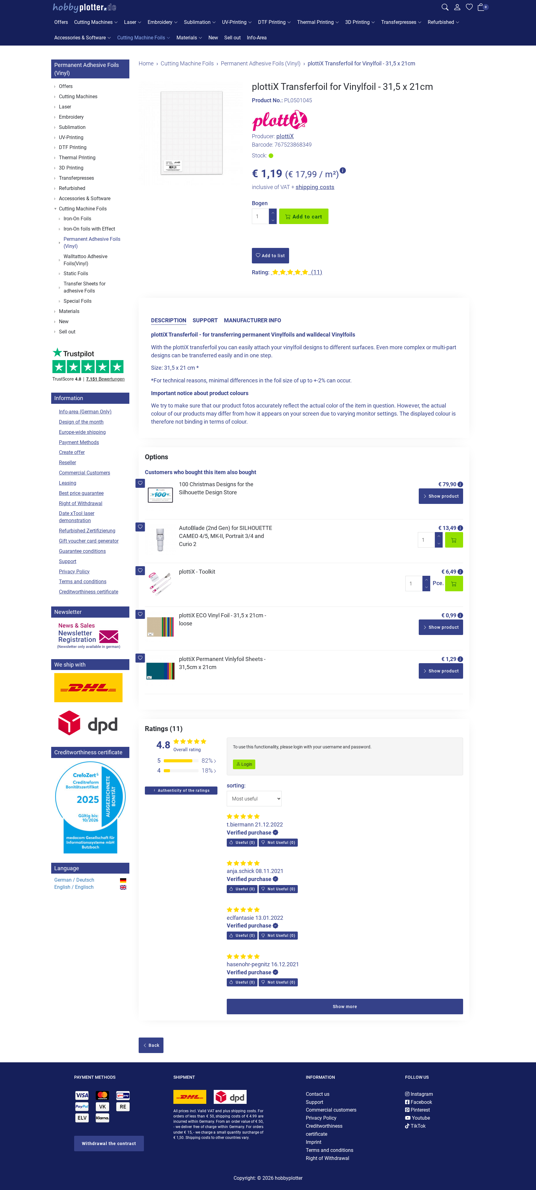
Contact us (317, 1094)
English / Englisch (74, 887)
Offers (61, 22)
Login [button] (246, 764)
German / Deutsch (74, 880)
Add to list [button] (273, 255)
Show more (345, 1006)
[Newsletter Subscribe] (90, 635)
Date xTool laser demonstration (76, 516)
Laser (130, 22)
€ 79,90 (447, 484)
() (244, 842)
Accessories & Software (80, 38)
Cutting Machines (93, 22)
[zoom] (190, 133)
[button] (140, 483)
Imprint (313, 1142)
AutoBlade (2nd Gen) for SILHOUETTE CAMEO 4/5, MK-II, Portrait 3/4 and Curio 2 (225, 536)
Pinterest (419, 1110)
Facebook (420, 1102)
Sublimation (197, 22)
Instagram (421, 1094)
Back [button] (153, 1045)
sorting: (236, 785)
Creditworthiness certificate (88, 592)
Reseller (67, 462)
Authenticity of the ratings (183, 790)
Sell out (232, 38)
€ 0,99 (448, 615)
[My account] (457, 8)
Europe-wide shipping (82, 432)
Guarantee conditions (82, 551)
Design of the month (81, 422)
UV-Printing (234, 22)
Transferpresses (398, 22)
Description (168, 320)
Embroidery (160, 22)
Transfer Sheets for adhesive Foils (84, 287)
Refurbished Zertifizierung (87, 531)
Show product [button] (443, 496)
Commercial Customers (84, 473)
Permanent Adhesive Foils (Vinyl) (92, 242)
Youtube (420, 1118)
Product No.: (267, 100)
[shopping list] (469, 8)
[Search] (445, 8)
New (213, 38)
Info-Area (257, 38)
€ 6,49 (448, 571)
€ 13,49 (447, 528)
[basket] (481, 8)
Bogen (260, 203)
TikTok (417, 1126)
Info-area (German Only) (85, 412)
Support (205, 320)
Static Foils (76, 273)
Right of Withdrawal (80, 503)
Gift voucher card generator (88, 541)
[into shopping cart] (454, 540)
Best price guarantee (81, 493)
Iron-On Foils (77, 219)
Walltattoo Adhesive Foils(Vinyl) (85, 260)
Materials (186, 38)
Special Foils (78, 301)
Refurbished (441, 22)
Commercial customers (331, 1110)
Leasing (67, 483)
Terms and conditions (82, 581)
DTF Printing (272, 22)
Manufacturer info (252, 320)
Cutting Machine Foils (141, 38)
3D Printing (357, 22)
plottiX (285, 136)
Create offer (72, 452)
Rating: (261, 272)
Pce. (438, 583)
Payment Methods (79, 442)
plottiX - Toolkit (197, 571)
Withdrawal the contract (109, 1143)
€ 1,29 (448, 659)
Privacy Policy (74, 572)
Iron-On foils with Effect (89, 229)
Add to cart (306, 217)
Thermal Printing (315, 22)
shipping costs (315, 187)
